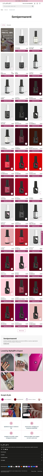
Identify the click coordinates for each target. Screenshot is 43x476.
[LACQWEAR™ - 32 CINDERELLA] (7, 137)
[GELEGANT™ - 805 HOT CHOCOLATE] (35, 137)
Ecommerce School (6, 471)
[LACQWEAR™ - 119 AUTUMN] (7, 187)
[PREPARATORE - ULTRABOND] (21, 36)
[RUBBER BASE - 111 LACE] (35, 237)
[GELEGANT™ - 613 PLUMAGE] (35, 287)
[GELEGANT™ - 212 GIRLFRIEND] (35, 312)
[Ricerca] (32, 6)
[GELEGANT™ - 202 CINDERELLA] (35, 112)
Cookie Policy (39, 471)
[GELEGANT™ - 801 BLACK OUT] (21, 112)
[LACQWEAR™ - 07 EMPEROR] (21, 137)
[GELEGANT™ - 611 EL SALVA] (7, 262)
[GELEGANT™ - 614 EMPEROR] (35, 262)
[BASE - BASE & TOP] (7, 62)
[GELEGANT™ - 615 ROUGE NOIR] (35, 87)
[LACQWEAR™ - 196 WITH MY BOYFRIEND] (21, 287)
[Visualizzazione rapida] (26, 30)
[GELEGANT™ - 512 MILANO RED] (35, 162)
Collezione (6, 9)
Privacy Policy (33, 471)
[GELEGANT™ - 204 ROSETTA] (7, 287)
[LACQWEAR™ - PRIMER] (7, 87)
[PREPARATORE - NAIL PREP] (35, 36)
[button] (42, 238)
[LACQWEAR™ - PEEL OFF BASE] (35, 212)
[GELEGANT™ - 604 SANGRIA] (21, 187)
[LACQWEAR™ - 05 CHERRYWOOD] (7, 162)
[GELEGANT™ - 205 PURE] (21, 262)
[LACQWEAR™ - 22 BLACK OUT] (21, 212)
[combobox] (18, 6)
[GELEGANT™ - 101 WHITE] (35, 187)
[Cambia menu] (3, 3)
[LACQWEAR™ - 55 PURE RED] (21, 237)
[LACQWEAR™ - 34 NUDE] (7, 237)
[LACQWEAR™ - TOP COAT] (35, 62)
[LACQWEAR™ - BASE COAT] (21, 87)
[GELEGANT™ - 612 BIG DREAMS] (21, 312)
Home (2, 9)
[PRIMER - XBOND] (21, 62)
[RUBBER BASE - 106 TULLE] (7, 212)
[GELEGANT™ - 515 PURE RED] (21, 162)
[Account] (34, 3)
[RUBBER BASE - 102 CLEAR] (7, 112)
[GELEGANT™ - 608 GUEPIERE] (7, 312)
